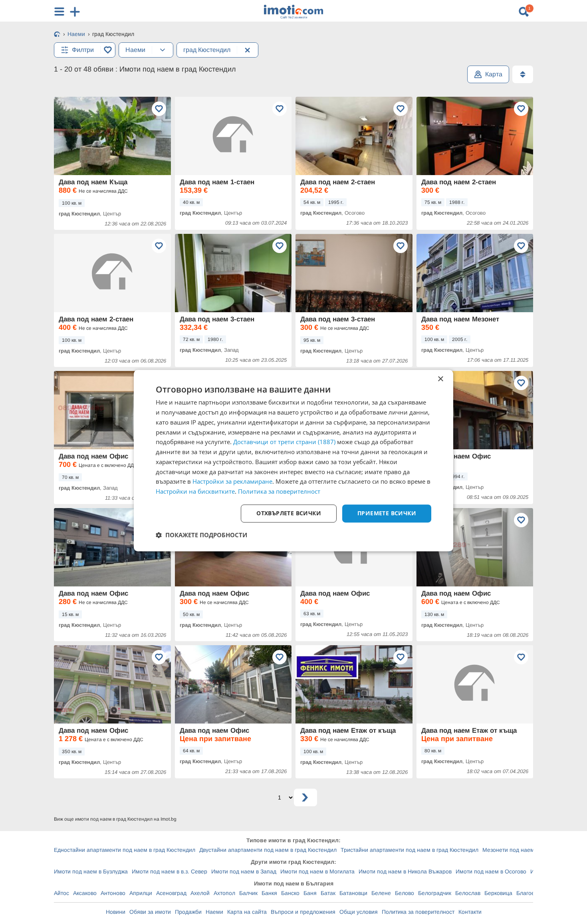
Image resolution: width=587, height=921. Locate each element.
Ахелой (200, 893)
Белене (381, 893)
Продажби (188, 912)
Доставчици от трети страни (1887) (284, 442)
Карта (493, 74)
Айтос (61, 893)
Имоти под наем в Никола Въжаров (405, 871)
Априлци (140, 893)
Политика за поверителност (418, 912)
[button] (201, 534)
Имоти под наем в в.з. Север (169, 871)
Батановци (353, 893)
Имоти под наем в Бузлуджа (91, 871)
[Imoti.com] (57, 34)
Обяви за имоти (150, 912)
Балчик (248, 893)
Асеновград (171, 893)
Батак (328, 893)
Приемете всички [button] (386, 513)
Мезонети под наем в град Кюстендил (532, 850)
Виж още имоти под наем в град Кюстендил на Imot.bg (115, 819)
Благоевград (532, 893)
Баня (310, 893)
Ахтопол (224, 893)
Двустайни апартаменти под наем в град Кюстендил (268, 850)
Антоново (113, 893)
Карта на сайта (247, 912)
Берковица (498, 893)
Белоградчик (434, 893)
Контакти (470, 912)
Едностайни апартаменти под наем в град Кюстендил (124, 850)
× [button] (440, 379)
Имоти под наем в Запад (243, 871)
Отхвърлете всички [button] (288, 513)
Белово (404, 893)
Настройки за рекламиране (232, 482)
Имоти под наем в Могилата (317, 871)
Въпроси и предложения (303, 912)
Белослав (467, 893)
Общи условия (358, 912)
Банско (290, 893)
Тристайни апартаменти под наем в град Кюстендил (409, 850)
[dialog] (293, 460)
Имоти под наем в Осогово (491, 871)
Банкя (269, 893)
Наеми (214, 912)
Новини (115, 912)
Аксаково (85, 893)
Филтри (83, 49)
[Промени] (162, 50)
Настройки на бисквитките (195, 491)
